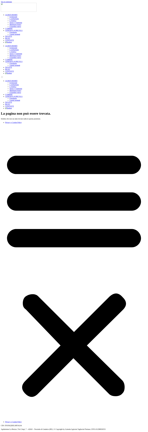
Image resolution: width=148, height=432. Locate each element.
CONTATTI (9, 40)
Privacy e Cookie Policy (13, 122)
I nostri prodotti (15, 34)
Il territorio (13, 32)
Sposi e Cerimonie (16, 23)
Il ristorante (13, 17)
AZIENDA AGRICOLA (14, 30)
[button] (74, 272)
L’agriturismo (14, 19)
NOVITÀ (8, 36)
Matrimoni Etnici (15, 25)
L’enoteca (13, 21)
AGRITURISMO (11, 15)
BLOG (7, 38)
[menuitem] (8, 42)
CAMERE (9, 28)
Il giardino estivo (15, 26)
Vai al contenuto (6, 2)
